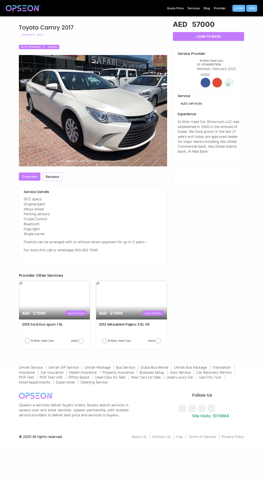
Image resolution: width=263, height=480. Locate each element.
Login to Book (208, 36)
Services (194, 8)
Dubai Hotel (66, 382)
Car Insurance (52, 372)
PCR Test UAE (52, 377)
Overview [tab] (29, 176)
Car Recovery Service (214, 372)
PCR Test (27, 377)
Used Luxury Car (180, 377)
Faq (179, 437)
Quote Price (175, 8)
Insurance (27, 372)
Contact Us (161, 437)
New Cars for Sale (146, 377)
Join (252, 8)
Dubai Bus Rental (155, 367)
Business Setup (152, 372)
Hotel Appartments (35, 382)
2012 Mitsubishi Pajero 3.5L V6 (124, 324)
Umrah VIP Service (64, 367)
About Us (138, 437)
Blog (207, 8)
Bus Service (126, 367)
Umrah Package (98, 367)
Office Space (79, 377)
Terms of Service (202, 437)
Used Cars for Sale (110, 377)
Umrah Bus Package (191, 367)
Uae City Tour (210, 377)
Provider (220, 8)
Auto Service (181, 372)
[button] (30, 111)
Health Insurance (83, 372)
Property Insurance (118, 372)
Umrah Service (31, 367)
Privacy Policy (233, 437)
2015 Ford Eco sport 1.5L (42, 324)
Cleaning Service (94, 382)
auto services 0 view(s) (39, 46)
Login (239, 8)
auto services (76, 313)
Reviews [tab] (52, 177)
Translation (222, 367)
